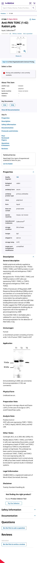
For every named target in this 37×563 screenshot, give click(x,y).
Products (3, 13)
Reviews (5, 149)
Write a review (17, 33)
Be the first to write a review (15, 544)
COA (4, 105)
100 (17, 177)
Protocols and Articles (10, 131)
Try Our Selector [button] (14, 503)
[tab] (5, 13)
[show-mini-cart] (34, 3)
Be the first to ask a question (14, 528)
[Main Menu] (3, 3)
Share (33, 19)
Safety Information (9, 124)
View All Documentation (10, 110)
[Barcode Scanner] (30, 3)
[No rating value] (5, 34)
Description (6, 121)
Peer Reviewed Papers (5, 138)
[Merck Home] (9, 3)
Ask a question (27, 33)
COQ (12, 105)
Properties (5, 118)
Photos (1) (18, 56)
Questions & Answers (5, 144)
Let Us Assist (8, 164)
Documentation (7, 128)
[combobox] (18, 8)
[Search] (33, 7)
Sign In (5, 62)
